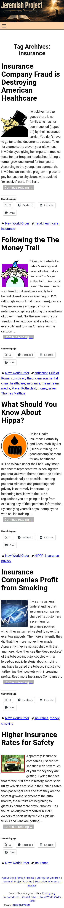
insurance (8, 229)
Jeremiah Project (21, 904)
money (42, 388)
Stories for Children (48, 877)
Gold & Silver (30, 897)
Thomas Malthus (13, 393)
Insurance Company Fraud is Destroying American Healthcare (30, 82)
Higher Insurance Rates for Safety (29, 738)
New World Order (17, 223)
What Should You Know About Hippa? (29, 412)
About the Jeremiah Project (18, 877)
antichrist (41, 373)
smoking (7, 723)
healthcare (50, 223)
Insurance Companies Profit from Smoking (29, 580)
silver (52, 388)
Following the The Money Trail (30, 243)
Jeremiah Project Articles (17, 881)
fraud (38, 223)
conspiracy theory (23, 378)
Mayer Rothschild (24, 388)
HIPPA (39, 555)
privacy (6, 561)
